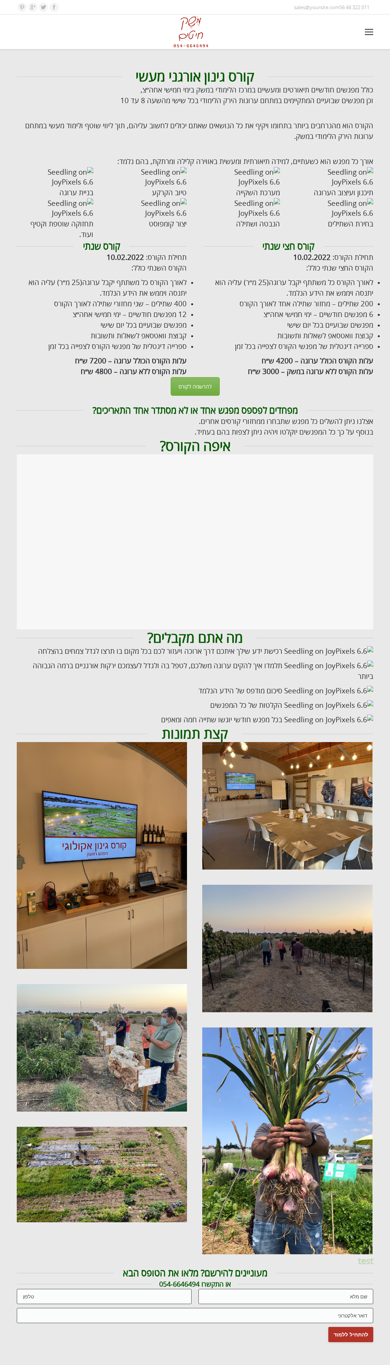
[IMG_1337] (102, 855)
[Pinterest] (22, 7)
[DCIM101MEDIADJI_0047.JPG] (102, 1175)
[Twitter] (43, 7)
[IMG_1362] (102, 1048)
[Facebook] (54, 7)
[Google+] (32, 7)
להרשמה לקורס (195, 386)
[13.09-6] (287, 1140)
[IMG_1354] (287, 948)
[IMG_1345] (287, 806)
